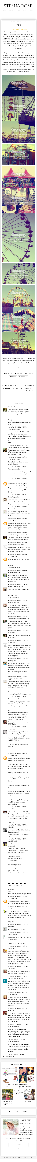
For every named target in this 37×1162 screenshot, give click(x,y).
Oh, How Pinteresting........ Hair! (18, 1092)
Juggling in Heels (13, 679)
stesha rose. (18, 6)
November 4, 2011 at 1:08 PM (17, 677)
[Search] (18, 1148)
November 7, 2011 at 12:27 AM (18, 1024)
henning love (12, 602)
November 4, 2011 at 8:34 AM (17, 519)
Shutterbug (11, 497)
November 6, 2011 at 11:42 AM (18, 966)
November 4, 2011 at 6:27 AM (17, 445)
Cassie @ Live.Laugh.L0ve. (17, 447)
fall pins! (28, 1101)
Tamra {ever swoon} (14, 544)
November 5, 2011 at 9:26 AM (17, 839)
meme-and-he (12, 572)
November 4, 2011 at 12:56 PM (18, 658)
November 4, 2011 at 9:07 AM (17, 542)
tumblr (13, 376)
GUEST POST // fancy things (10, 1085)
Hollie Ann (11, 994)
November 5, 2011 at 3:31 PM (17, 906)
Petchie (10, 407)
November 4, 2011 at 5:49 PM (17, 753)
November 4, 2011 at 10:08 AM (18, 584)
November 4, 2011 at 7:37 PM (17, 807)
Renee (10, 926)
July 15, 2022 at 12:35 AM (16, 1039)
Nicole (10, 729)
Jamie (10, 968)
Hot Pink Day (12, 595)
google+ (24, 376)
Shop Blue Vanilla (14, 597)
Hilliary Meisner (13, 521)
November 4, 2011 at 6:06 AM (17, 427)
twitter (19, 373)
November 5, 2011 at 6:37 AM (17, 825)
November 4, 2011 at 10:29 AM (18, 616)
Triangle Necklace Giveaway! (17, 714)
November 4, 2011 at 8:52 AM (17, 533)
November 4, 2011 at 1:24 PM (17, 697)
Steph (10, 1010)
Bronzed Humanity (14, 586)
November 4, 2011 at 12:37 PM (18, 630)
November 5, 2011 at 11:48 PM (18, 924)
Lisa (9, 809)
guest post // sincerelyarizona (7, 1103)
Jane (9, 948)
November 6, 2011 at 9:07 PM (17, 1008)
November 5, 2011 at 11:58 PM (18, 932)
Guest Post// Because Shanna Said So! (25, 1086)
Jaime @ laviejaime (14, 978)
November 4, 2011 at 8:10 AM (17, 507)
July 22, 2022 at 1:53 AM (16, 1054)
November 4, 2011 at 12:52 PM (18, 640)
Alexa (10, 632)
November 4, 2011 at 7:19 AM (17, 479)
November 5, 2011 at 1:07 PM (17, 896)
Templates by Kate (28, 1157)
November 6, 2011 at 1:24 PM (17, 976)
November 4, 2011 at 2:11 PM (17, 717)
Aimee (10, 642)
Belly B (10, 921)
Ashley (10, 509)
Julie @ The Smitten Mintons (17, 619)
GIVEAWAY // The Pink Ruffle (28, 389)
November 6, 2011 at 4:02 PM (17, 992)
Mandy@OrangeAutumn (16, 535)
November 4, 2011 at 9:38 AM (17, 554)
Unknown (11, 556)
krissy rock (11, 934)
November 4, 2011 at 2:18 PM (17, 727)
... (8, 481)
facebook (8, 373)
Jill (9, 827)
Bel (9, 908)
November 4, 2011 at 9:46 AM (17, 570)
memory (10, 660)
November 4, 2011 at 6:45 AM (17, 467)
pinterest (29, 373)
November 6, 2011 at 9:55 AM (17, 946)
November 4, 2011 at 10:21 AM (18, 600)
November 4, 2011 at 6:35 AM (17, 457)
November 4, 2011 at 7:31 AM (17, 495)
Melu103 (11, 841)
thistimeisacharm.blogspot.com (18, 712)
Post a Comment (8, 1056)
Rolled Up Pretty (13, 719)
